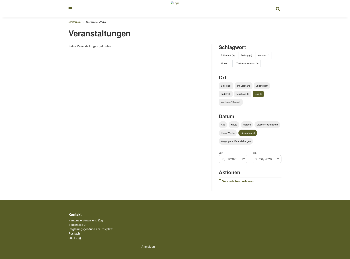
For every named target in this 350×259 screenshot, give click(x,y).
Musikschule (242, 94)
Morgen (247, 124)
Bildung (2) (246, 55)
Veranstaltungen (96, 21)
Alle (223, 124)
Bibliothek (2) (228, 55)
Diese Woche (228, 133)
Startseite (75, 21)
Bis (254, 152)
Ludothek (225, 94)
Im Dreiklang (243, 85)
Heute (234, 124)
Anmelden (148, 246)
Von (221, 152)
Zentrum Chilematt (230, 102)
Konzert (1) (263, 55)
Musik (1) (225, 63)
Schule (258, 94)
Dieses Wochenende (267, 124)
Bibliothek (226, 85)
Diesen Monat (248, 133)
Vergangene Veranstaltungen (236, 141)
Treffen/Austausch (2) (247, 63)
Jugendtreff (262, 85)
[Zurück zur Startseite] (175, 9)
